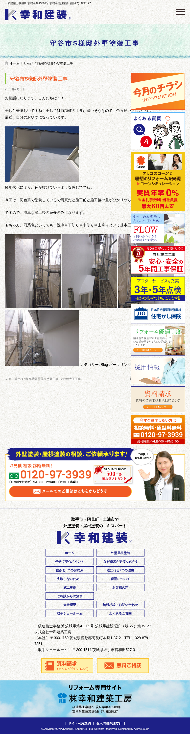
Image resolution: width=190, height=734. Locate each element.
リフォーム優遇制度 (158, 341)
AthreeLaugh (141, 728)
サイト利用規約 (79, 723)
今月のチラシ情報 (158, 91)
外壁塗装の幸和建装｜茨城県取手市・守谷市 (38, 14)
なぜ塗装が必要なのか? (120, 561)
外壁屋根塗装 (120, 553)
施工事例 (69, 587)
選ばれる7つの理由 (120, 570)
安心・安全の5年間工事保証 (158, 260)
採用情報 (158, 371)
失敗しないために (70, 579)
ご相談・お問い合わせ (158, 429)
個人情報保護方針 (109, 723)
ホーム (15, 63)
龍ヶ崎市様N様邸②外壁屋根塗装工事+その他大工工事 (43, 379)
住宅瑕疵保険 (158, 313)
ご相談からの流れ (70, 596)
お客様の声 (120, 587)
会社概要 (69, 605)
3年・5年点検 (158, 289)
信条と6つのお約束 (69, 570)
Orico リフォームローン (158, 181)
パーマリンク (120, 364)
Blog (27, 63)
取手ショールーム (70, 613)
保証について (120, 579)
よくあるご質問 (158, 130)
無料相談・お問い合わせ (120, 605)
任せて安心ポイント (69, 561)
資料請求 (158, 399)
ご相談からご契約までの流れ (158, 228)
